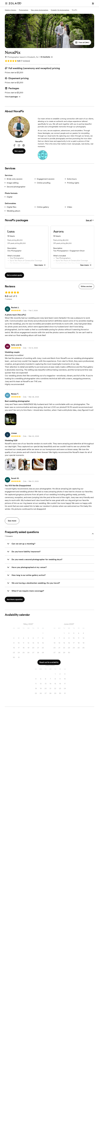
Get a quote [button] (18, 151)
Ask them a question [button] (15, 599)
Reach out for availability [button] (49, 662)
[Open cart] (93, 3)
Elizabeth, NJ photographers (60, 10)
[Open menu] (6, 3)
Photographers (23, 10)
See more (38, 265)
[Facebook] (14, 145)
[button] (82, 42)
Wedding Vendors (10, 10)
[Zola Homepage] (15, 3)
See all (89, 220)
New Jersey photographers (39, 10)
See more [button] (12, 521)
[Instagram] (19, 145)
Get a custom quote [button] (14, 275)
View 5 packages (11, 97)
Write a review (86, 286)
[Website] (23, 145)
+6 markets (45, 57)
